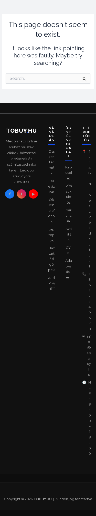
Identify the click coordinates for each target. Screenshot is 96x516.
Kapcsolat (68, 172)
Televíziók (51, 186)
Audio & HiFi (51, 283)
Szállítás (69, 234)
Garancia (69, 215)
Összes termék (51, 162)
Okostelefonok (51, 211)
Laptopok (51, 234)
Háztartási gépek (51, 259)
